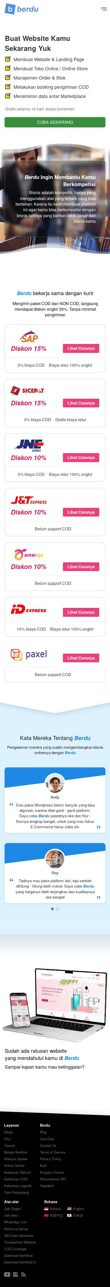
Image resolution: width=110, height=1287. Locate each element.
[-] (7, 1274)
